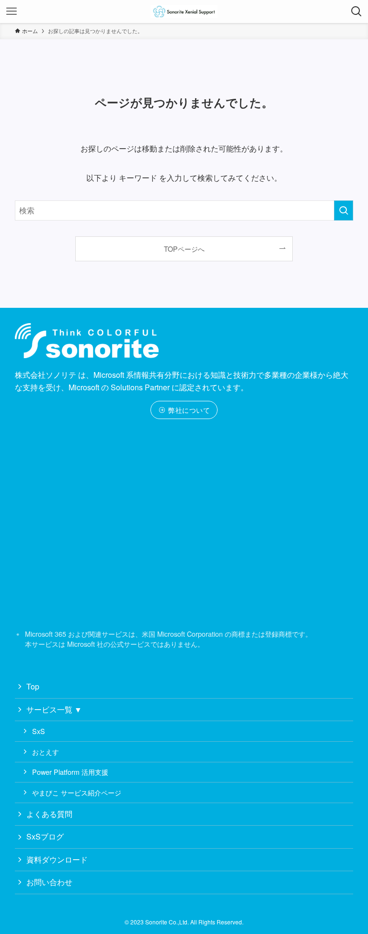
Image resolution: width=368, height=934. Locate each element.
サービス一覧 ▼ (54, 709)
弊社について (188, 410)
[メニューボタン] (11, 11)
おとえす (45, 752)
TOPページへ (184, 249)
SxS (38, 731)
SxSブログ (45, 836)
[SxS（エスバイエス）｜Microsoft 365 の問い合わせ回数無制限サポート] (184, 11)
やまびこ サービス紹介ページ (76, 792)
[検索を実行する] (343, 210)
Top (32, 686)
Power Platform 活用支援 (70, 772)
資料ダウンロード (57, 859)
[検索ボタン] (356, 11)
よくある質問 (49, 813)
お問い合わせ (49, 881)
